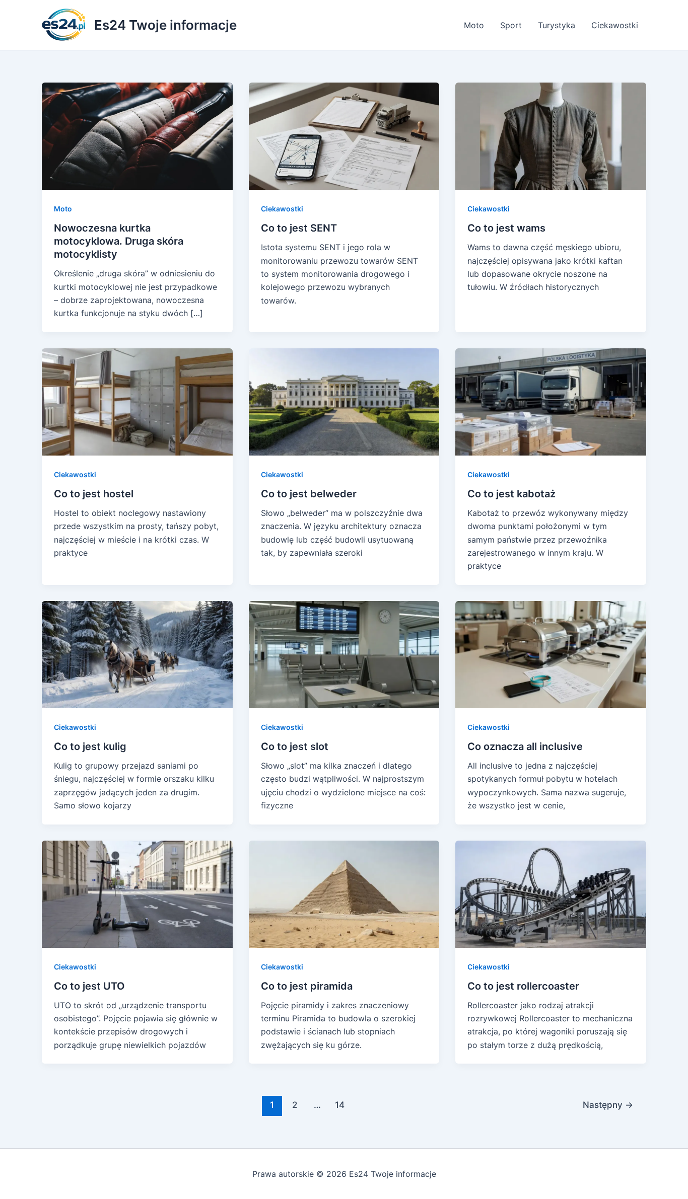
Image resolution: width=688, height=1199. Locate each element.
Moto (474, 25)
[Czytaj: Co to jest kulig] (137, 654)
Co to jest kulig (90, 746)
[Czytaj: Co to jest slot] (344, 654)
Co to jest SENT (299, 228)
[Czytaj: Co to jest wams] (550, 135)
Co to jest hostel (93, 494)
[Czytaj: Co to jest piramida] (344, 893)
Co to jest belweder (309, 494)
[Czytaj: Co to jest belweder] (344, 401)
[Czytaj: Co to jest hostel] (137, 401)
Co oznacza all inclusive (525, 746)
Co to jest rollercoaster (523, 986)
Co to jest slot (294, 746)
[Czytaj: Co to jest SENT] (344, 135)
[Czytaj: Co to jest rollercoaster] (550, 893)
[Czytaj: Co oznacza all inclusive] (550, 654)
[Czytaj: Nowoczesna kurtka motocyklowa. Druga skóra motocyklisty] (137, 135)
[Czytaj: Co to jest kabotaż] (550, 401)
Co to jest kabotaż (511, 494)
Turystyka (556, 25)
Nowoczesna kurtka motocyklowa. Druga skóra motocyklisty (118, 241)
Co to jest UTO (89, 986)
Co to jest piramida (307, 986)
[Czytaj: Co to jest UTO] (137, 893)
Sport (511, 25)
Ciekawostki (614, 25)
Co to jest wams (506, 228)
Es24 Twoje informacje (165, 25)
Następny (608, 1104)
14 (340, 1104)
